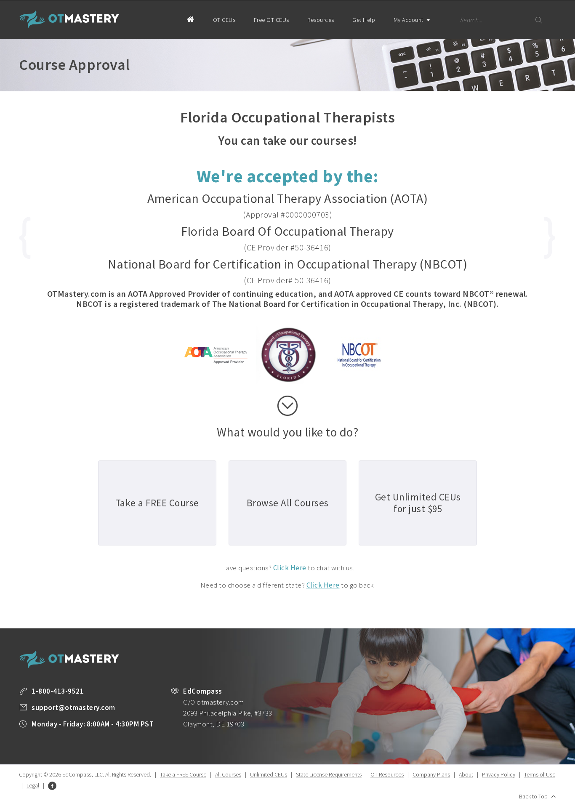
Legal (33, 785)
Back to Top (533, 796)
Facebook (52, 786)
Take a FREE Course (183, 774)
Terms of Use (539, 774)
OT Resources (387, 774)
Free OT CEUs (271, 20)
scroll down (287, 405)
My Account (409, 20)
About (466, 774)
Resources (320, 20)
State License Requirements (329, 774)
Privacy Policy (498, 774)
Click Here (289, 567)
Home (190, 19)
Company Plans (431, 774)
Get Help (363, 20)
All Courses (228, 774)
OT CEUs (224, 20)
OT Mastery (69, 19)
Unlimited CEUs (268, 774)
